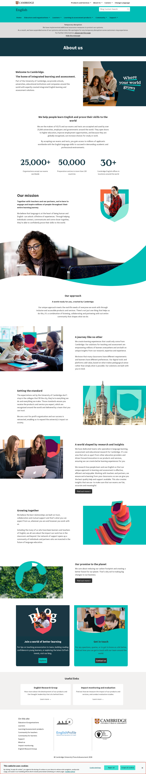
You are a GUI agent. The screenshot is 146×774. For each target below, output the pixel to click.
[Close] (142, 767)
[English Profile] (66, 740)
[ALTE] (65, 729)
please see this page (83, 33)
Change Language (122, 3)
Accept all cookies (127, 768)
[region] (73, 768)
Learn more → (45, 699)
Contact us (101, 660)
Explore (42, 660)
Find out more (83, 491)
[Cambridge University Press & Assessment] (111, 728)
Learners (56, 17)
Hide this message (73, 35)
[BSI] (103, 743)
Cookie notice (70, 772)
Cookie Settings (95, 768)
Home (18, 17)
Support (113, 17)
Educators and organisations (36, 17)
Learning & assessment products (77, 17)
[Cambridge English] (25, 3)
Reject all (111, 768)
